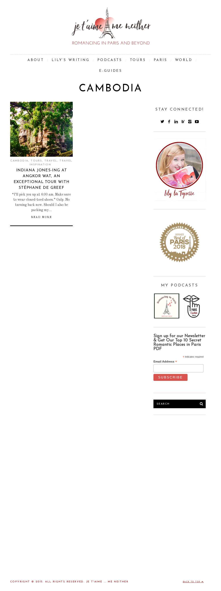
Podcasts (109, 60)
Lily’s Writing (70, 60)
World (183, 60)
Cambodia (19, 160)
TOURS (138, 60)
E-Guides (110, 71)
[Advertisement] (185, 453)
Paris (160, 60)
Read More (41, 217)
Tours (36, 160)
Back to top (192, 582)
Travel (50, 160)
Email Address (165, 362)
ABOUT (35, 60)
